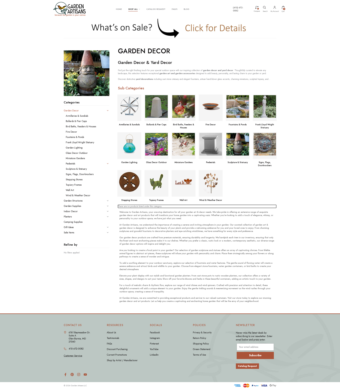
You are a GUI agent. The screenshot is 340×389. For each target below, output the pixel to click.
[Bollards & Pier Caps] (156, 108)
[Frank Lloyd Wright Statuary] (265, 108)
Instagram (155, 338)
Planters (68, 216)
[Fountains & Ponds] (238, 108)
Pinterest (154, 343)
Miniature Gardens (75, 158)
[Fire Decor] (211, 108)
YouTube (154, 349)
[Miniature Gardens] (184, 145)
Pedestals (70, 163)
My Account (275, 11)
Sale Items (69, 232)
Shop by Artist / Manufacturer (122, 360)
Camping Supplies (73, 222)
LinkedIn (154, 355)
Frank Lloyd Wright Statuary (80, 142)
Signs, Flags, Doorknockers (80, 174)
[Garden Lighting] (129, 145)
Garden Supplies (72, 206)
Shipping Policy (201, 343)
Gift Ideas (69, 227)
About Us (111, 332)
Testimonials (113, 338)
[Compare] (257, 7)
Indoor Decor (71, 211)
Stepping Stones (74, 179)
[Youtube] (85, 374)
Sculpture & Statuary (76, 169)
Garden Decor (71, 110)
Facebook (155, 332)
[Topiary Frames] (156, 183)
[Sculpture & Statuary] (238, 145)
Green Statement (201, 349)
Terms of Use (199, 355)
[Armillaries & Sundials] (129, 108)
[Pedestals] (211, 145)
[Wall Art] (184, 183)
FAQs (109, 343)
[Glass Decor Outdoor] (156, 145)
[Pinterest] (72, 374)
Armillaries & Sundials (77, 116)
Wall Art (70, 190)
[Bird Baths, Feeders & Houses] (184, 108)
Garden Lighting (74, 147)
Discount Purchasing (117, 349)
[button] (170, 28)
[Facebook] (65, 374)
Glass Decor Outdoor (77, 153)
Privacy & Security (202, 332)
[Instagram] (78, 374)
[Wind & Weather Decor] (211, 183)
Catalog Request (247, 366)
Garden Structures (73, 200)
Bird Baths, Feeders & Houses (81, 126)
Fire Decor (71, 132)
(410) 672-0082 (238, 9)
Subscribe (255, 355)
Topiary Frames (74, 185)
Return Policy (199, 338)
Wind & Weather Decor (78, 195)
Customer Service (73, 355)
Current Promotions (117, 355)
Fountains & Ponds (75, 137)
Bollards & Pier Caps (76, 121)
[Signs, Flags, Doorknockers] (265, 145)
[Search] (264, 7)
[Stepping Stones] (129, 183)
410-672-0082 (76, 348)
